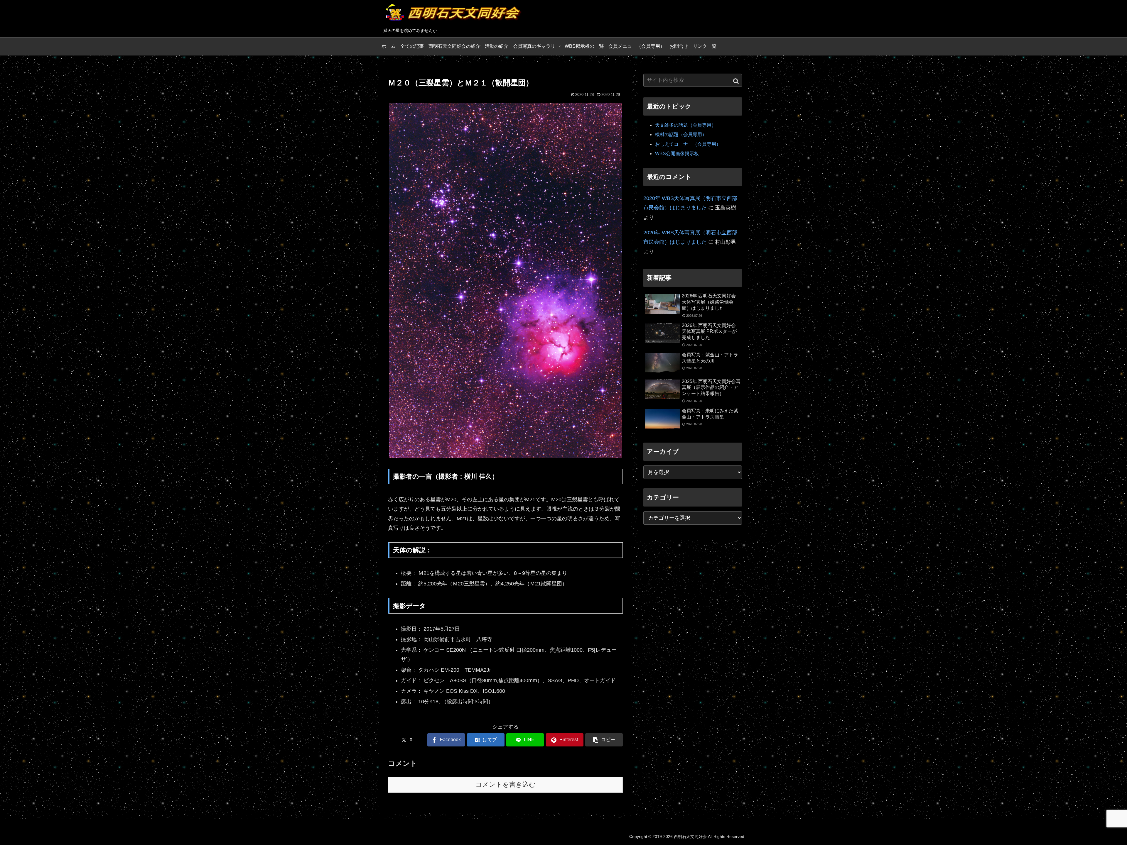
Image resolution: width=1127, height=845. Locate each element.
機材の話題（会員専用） (681, 134)
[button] (604, 739)
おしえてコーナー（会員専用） (688, 144)
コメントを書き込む (505, 784)
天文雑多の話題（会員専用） (685, 125)
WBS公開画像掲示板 (677, 153)
